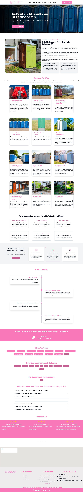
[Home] (16, 2)
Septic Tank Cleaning (60, 197)
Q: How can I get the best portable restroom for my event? (28, 409)
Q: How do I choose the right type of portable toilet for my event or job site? (31, 390)
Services (44, 2)
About (49, 2)
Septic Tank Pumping (38, 197)
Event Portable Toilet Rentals (38, 166)
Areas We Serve (36, 2)
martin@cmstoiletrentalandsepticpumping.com (70, 480)
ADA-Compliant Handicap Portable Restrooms (61, 102)
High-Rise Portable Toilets (39, 133)
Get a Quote (15, 258)
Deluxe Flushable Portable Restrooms (39, 101)
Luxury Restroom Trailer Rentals (16, 133)
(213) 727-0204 (67, 2)
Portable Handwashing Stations (60, 134)
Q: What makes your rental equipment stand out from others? (28, 406)
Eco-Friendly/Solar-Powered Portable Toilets (17, 197)
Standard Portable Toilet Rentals (17, 101)
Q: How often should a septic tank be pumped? (25, 403)
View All (66, 354)
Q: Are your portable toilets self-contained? (24, 396)
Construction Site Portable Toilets (17, 166)
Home (29, 2)
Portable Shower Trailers (61, 166)
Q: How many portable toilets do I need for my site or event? (28, 393)
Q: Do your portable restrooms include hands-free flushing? (28, 399)
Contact (55, 2)
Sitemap (60, 487)
